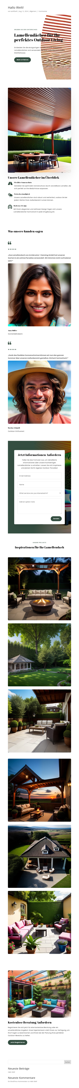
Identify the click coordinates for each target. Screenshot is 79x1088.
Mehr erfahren (22, 60)
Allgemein (33, 11)
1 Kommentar (42, 11)
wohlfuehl (14, 11)
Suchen (67, 1062)
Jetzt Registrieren (17, 1042)
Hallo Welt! (11, 1072)
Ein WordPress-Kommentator (18, 1081)
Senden (56, 519)
